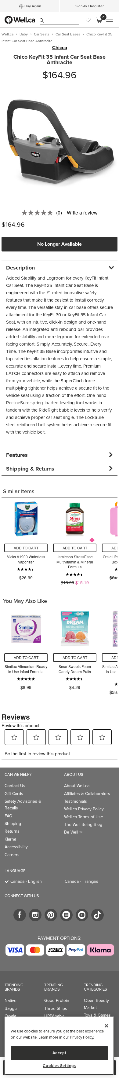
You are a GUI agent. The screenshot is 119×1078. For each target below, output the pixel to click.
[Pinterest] (51, 915)
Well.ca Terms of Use (83, 817)
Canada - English (26, 881)
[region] (59, 1046)
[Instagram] (35, 915)
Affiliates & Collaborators (87, 793)
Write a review (82, 212)
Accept (59, 1053)
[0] (99, 20)
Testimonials (75, 801)
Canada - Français (81, 881)
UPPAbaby (54, 1016)
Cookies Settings (59, 1066)
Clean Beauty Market (96, 1003)
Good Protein (56, 1000)
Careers (12, 855)
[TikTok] (97, 915)
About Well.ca (76, 786)
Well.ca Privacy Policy (84, 809)
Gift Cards (14, 793)
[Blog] (66, 915)
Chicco (59, 47)
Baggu (11, 1008)
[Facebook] (19, 915)
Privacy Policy (81, 1037)
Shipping (13, 823)
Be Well (73, 832)
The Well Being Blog (83, 824)
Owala (10, 1016)
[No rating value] (38, 213)
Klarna (10, 839)
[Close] (106, 1025)
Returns (12, 831)
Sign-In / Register (89, 6)
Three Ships (55, 1008)
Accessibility (16, 847)
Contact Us (15, 786)
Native (10, 1000)
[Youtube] (82, 915)
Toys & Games (97, 1015)
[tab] (59, 267)
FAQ (9, 816)
